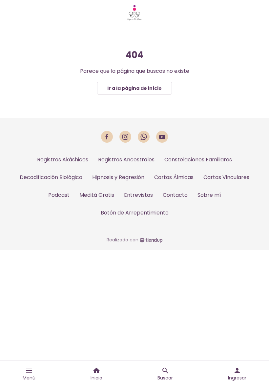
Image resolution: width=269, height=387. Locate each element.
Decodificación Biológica (51, 177)
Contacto (175, 195)
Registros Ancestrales (126, 159)
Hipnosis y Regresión (118, 177)
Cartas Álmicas (174, 177)
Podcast (59, 195)
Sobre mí (209, 195)
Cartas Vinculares (226, 177)
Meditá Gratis (96, 195)
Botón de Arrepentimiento (135, 212)
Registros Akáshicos (62, 159)
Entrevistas (138, 195)
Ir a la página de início (134, 88)
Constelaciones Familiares (198, 159)
